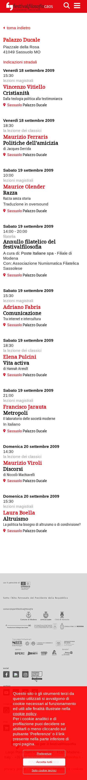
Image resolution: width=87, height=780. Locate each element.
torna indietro (17, 28)
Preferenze (44, 753)
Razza (10, 192)
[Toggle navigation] (77, 5)
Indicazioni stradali (20, 62)
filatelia (9, 236)
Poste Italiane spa (37, 253)
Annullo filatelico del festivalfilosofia (29, 244)
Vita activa (16, 362)
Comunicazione (22, 312)
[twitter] (16, 674)
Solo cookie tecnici (44, 770)
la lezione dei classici (22, 130)
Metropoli (15, 412)
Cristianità (16, 92)
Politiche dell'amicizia (30, 142)
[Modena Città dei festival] (37, 676)
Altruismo (15, 518)
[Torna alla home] (29, 6)
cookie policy (24, 714)
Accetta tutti (44, 762)
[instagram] (25, 674)
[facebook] (6, 674)
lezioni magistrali (18, 80)
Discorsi (13, 468)
